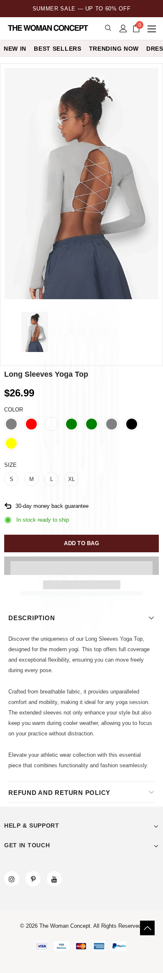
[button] (81, 565)
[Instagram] (11, 878)
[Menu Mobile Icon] (153, 28)
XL (71, 479)
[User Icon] (123, 28)
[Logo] (49, 28)
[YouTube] (54, 878)
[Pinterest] (33, 878)
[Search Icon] (108, 28)
